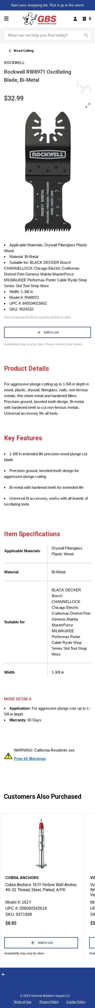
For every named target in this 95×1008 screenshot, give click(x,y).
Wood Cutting (23, 51)
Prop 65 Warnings (30, 758)
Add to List (51, 332)
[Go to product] (41, 843)
